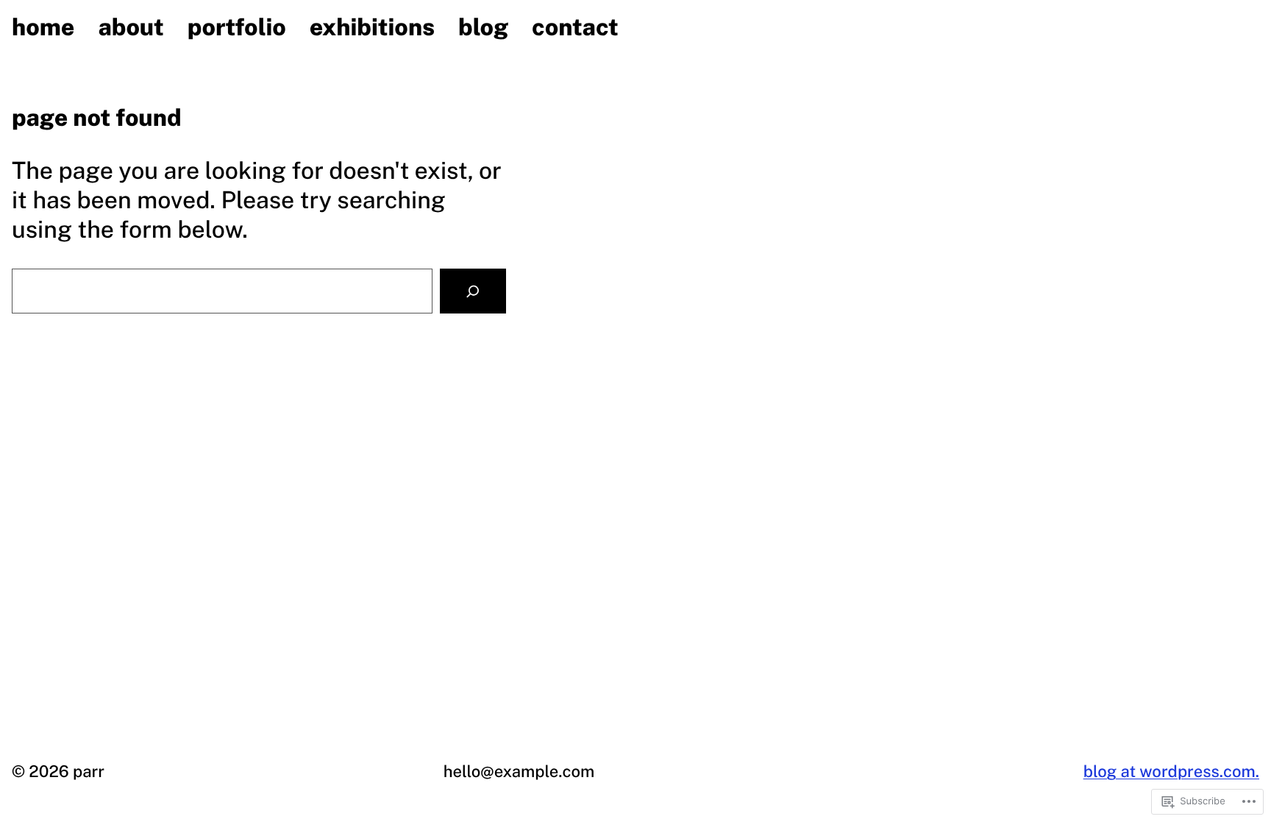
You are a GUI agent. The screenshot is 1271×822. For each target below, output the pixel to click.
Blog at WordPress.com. (1171, 771)
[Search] (473, 291)
